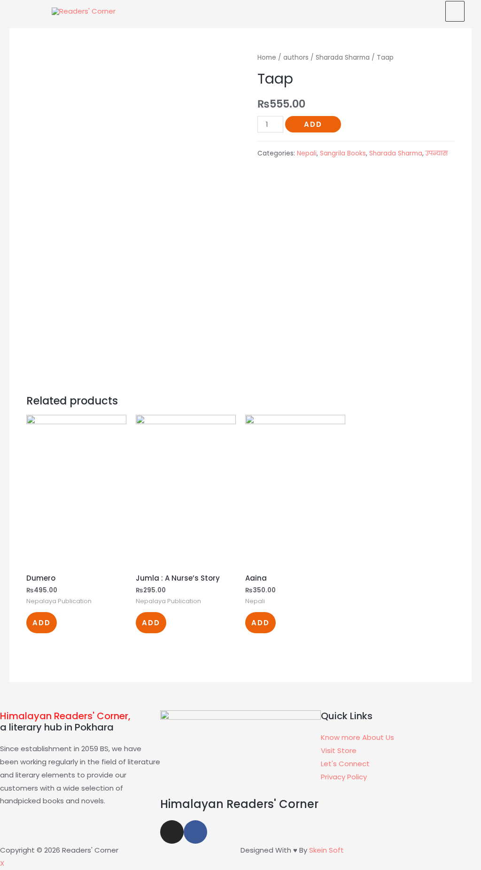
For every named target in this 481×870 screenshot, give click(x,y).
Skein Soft (326, 850)
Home (266, 57)
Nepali (307, 153)
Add (313, 124)
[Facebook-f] (195, 832)
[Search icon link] (427, 11)
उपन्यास (437, 153)
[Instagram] (172, 832)
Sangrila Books (343, 153)
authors (296, 57)
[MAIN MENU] (455, 11)
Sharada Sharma (343, 57)
